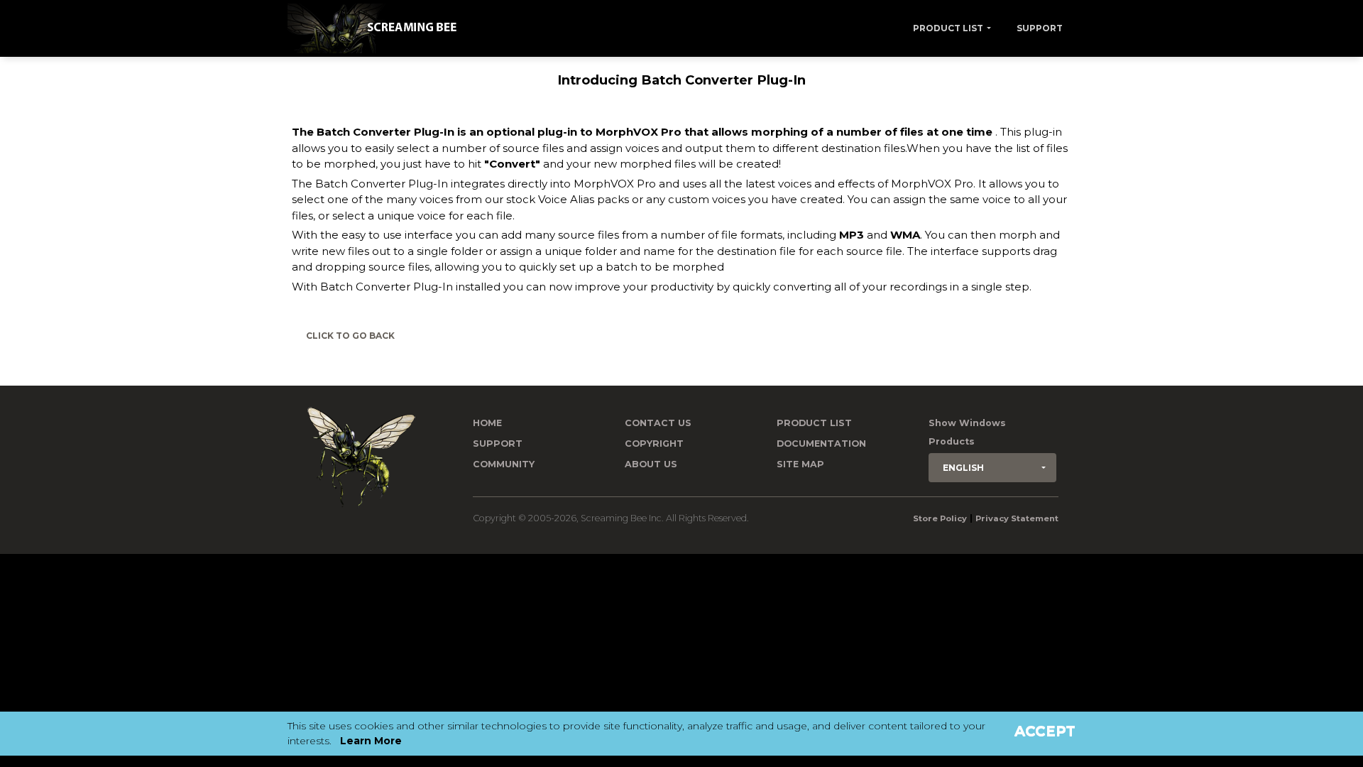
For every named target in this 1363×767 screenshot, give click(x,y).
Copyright (654, 443)
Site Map (800, 464)
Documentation (821, 443)
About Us (651, 464)
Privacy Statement (1016, 518)
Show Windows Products (967, 432)
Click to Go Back (350, 335)
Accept (1044, 730)
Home (487, 423)
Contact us (658, 423)
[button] (992, 467)
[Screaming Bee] (377, 28)
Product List (948, 28)
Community (504, 464)
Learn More (371, 740)
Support (1040, 28)
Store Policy (940, 518)
